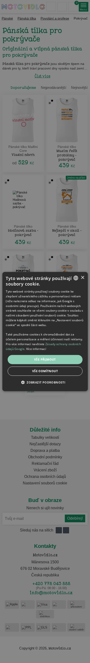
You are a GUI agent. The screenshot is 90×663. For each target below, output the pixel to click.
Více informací (36, 349)
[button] (45, 382)
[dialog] (45, 331)
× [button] (82, 277)
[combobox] (75, 277)
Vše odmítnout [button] (45, 371)
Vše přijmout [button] (45, 359)
